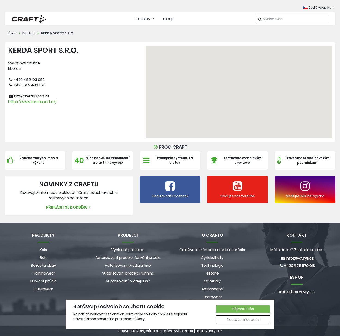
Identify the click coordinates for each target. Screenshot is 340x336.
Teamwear (212, 297)
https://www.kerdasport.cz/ (32, 101)
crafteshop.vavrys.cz (296, 291)
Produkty (142, 18)
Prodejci (28, 33)
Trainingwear (43, 273)
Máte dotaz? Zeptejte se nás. (296, 249)
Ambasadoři (212, 289)
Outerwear (43, 289)
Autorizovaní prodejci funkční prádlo (128, 257)
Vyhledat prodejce (127, 249)
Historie (212, 273)
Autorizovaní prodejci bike (128, 265)
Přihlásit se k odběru (67, 207)
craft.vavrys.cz (209, 330)
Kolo (43, 249)
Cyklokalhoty (212, 257)
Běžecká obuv (43, 265)
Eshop (168, 18)
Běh (43, 257)
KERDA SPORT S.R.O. (57, 33)
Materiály (212, 281)
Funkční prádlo (43, 281)
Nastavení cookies (243, 319)
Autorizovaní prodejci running (128, 273)
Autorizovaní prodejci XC (128, 281)
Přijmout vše (243, 309)
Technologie (212, 265)
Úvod (12, 33)
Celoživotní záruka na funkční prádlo (212, 249)
